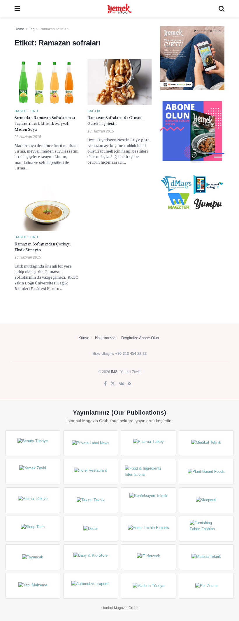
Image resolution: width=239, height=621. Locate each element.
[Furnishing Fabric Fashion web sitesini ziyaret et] (206, 529)
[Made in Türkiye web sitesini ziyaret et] (148, 586)
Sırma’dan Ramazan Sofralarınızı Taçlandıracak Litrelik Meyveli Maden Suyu (45, 123)
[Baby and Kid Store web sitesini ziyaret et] (90, 557)
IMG (114, 372)
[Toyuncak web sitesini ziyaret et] (32, 557)
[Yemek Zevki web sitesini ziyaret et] (32, 471)
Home (19, 29)
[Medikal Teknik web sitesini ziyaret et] (206, 443)
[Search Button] (221, 8)
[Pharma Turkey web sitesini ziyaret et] (148, 443)
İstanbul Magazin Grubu (119, 608)
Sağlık (94, 111)
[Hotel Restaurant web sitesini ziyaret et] (90, 471)
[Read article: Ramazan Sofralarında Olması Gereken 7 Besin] (119, 82)
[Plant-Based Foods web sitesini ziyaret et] (206, 471)
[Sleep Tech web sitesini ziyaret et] (32, 529)
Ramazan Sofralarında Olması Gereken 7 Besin (115, 121)
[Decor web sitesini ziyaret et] (90, 529)
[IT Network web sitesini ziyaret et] (148, 557)
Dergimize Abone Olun (140, 338)
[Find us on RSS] (129, 384)
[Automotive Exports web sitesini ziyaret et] (90, 586)
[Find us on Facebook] (105, 384)
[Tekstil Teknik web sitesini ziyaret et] (90, 500)
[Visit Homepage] (119, 9)
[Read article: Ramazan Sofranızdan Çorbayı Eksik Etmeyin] (47, 208)
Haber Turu (26, 111)
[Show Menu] (17, 8)
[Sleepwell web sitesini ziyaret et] (206, 500)
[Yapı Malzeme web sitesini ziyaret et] (32, 586)
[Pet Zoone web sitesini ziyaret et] (206, 586)
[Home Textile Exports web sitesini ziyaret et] (148, 529)
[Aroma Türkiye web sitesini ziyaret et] (32, 500)
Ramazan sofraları (53, 29)
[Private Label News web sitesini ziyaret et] (90, 443)
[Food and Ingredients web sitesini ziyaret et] (148, 471)
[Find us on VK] (121, 384)
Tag (32, 29)
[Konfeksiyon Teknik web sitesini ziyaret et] (148, 500)
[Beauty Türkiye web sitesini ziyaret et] (32, 443)
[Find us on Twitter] (112, 384)
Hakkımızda (105, 338)
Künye (83, 338)
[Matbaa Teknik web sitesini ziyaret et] (206, 557)
